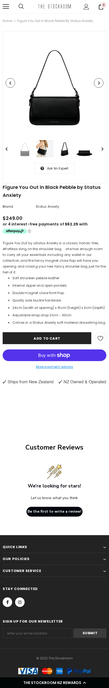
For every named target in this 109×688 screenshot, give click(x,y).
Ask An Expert (58, 168)
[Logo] (54, 6)
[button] (54, 682)
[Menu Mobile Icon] (6, 6)
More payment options (54, 367)
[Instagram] (20, 602)
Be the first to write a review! (54, 511)
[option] (54, 83)
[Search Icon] (21, 6)
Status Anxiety (47, 206)
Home (7, 21)
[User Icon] (86, 7)
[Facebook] (7, 602)
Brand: (8, 206)
